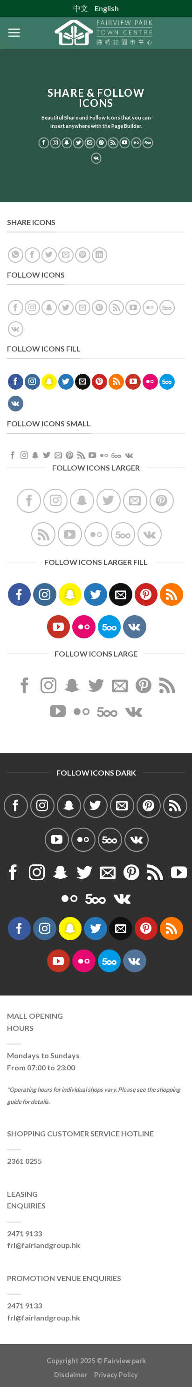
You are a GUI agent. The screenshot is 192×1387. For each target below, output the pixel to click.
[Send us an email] (90, 142)
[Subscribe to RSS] (113, 142)
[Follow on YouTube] (124, 142)
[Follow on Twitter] (78, 142)
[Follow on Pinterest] (101, 142)
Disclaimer (74, 1375)
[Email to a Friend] (66, 255)
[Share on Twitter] (49, 255)
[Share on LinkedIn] (99, 255)
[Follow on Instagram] (55, 142)
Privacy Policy (116, 1375)
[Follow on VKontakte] (96, 158)
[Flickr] (136, 142)
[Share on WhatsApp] (15, 255)
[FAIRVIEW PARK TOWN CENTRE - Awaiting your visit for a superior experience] (103, 33)
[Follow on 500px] (148, 142)
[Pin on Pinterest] (82, 255)
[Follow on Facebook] (43, 142)
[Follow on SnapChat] (67, 142)
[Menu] (14, 33)
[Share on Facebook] (32, 255)
